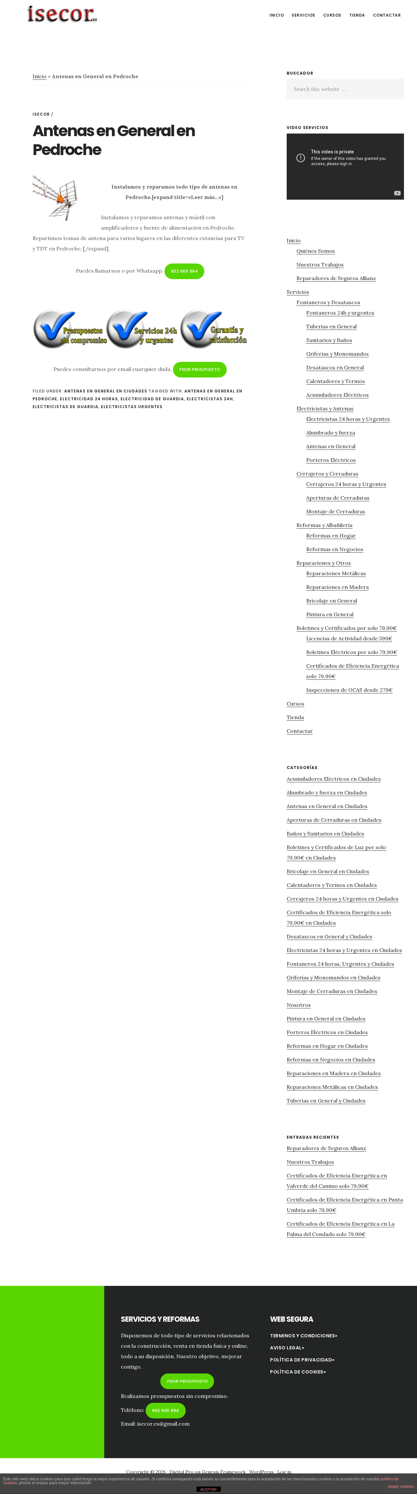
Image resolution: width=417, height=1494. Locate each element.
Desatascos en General (335, 367)
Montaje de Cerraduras (335, 511)
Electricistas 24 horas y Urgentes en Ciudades (344, 950)
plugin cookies (401, 1486)
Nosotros (299, 1005)
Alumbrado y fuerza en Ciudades (327, 792)
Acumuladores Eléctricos (337, 394)
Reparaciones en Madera (337, 587)
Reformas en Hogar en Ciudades (327, 1046)
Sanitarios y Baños (329, 340)
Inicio (40, 76)
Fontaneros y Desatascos (328, 302)
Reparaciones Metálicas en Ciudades (332, 1087)
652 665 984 (184, 271)
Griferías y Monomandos (337, 353)
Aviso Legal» (287, 1348)
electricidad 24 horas (89, 399)
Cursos (295, 703)
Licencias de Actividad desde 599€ (349, 638)
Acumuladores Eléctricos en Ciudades (334, 778)
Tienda (295, 717)
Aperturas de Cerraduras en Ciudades (334, 820)
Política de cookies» (298, 1372)
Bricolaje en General (331, 600)
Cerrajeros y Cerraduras (327, 473)
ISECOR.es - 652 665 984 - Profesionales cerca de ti (62, 14)
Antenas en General (330, 446)
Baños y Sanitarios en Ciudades (325, 833)
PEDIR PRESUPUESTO (200, 369)
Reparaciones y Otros (323, 563)
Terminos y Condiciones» (304, 1335)
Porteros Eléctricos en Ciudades (327, 1032)
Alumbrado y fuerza (330, 432)
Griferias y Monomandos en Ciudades (334, 977)
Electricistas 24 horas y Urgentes (348, 419)
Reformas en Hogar (331, 535)
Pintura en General (329, 614)
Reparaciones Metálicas (336, 573)
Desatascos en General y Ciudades (329, 936)
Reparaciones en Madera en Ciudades (334, 1073)
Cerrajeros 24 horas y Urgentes (346, 484)
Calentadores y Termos (335, 381)
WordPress (261, 1472)
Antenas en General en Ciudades (105, 391)
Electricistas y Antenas (324, 408)
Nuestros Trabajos (320, 264)
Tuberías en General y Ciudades (326, 1100)
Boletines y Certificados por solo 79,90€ (346, 628)
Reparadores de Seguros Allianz (336, 278)
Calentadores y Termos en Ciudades (332, 885)
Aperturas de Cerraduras (337, 497)
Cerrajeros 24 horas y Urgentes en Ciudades (342, 898)
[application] (345, 167)
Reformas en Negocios (334, 549)
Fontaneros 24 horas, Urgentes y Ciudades (340, 963)
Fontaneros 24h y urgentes (340, 312)
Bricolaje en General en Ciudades (328, 871)
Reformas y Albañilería (324, 525)
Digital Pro (181, 1472)
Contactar (300, 731)
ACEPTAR (208, 1489)
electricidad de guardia (152, 399)
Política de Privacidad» (302, 1360)
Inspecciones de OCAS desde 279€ (349, 690)
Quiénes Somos (315, 251)
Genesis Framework (224, 1472)
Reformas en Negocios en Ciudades (331, 1059)
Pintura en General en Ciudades (326, 1018)
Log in (284, 1472)
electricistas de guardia (65, 406)
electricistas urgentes (132, 406)
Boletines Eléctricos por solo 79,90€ (351, 652)
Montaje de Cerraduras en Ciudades (332, 991)
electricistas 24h (210, 399)
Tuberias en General (331, 326)
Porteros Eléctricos (331, 460)
